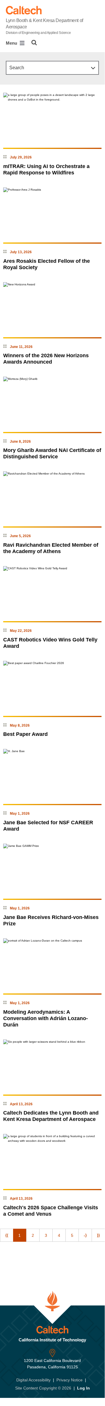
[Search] (34, 42)
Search (16, 67)
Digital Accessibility (33, 1380)
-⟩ (85, 1235)
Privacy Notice (69, 1380)
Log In (83, 1388)
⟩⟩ (98, 1235)
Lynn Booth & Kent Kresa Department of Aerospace (44, 26)
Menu (12, 43)
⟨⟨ (6, 1235)
